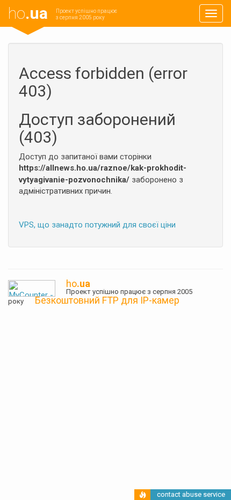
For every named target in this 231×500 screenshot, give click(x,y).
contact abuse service (191, 494)
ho (28, 13)
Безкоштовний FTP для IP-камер (107, 300)
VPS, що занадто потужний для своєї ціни (97, 225)
